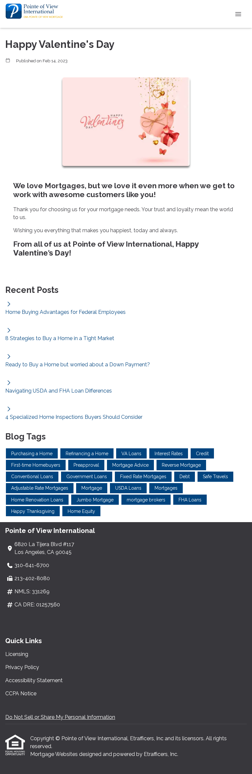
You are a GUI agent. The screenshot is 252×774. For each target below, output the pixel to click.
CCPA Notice (20, 693)
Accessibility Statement (34, 680)
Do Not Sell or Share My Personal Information (60, 717)
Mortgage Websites (54, 754)
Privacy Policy (22, 667)
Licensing (16, 654)
